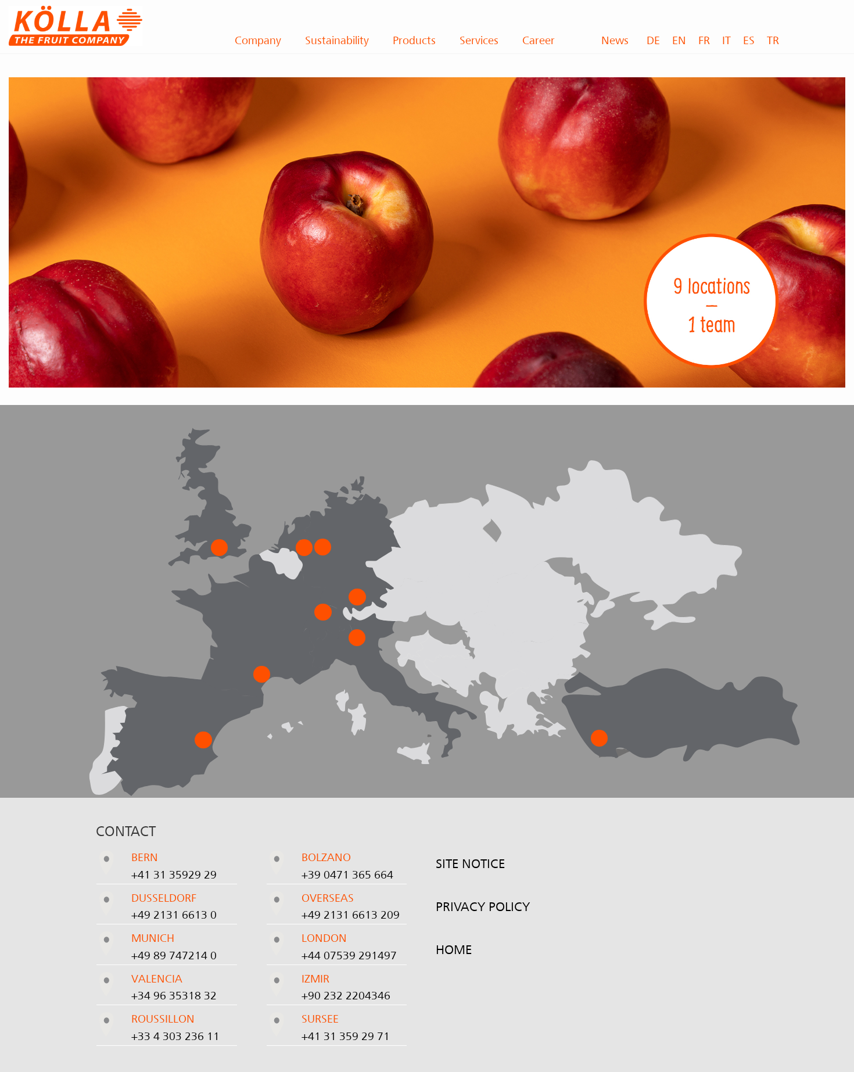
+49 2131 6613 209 (351, 915)
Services (479, 41)
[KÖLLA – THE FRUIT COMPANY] (107, 26)
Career (538, 41)
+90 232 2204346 (346, 996)
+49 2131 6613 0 (174, 915)
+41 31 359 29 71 (346, 1037)
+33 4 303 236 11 (175, 1037)
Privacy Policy (483, 907)
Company (258, 41)
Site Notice (470, 864)
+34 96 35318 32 (174, 996)
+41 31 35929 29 (174, 875)
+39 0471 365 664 (347, 875)
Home (454, 950)
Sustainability (337, 41)
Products (414, 41)
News (615, 41)
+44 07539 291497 (349, 956)
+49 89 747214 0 (174, 956)
